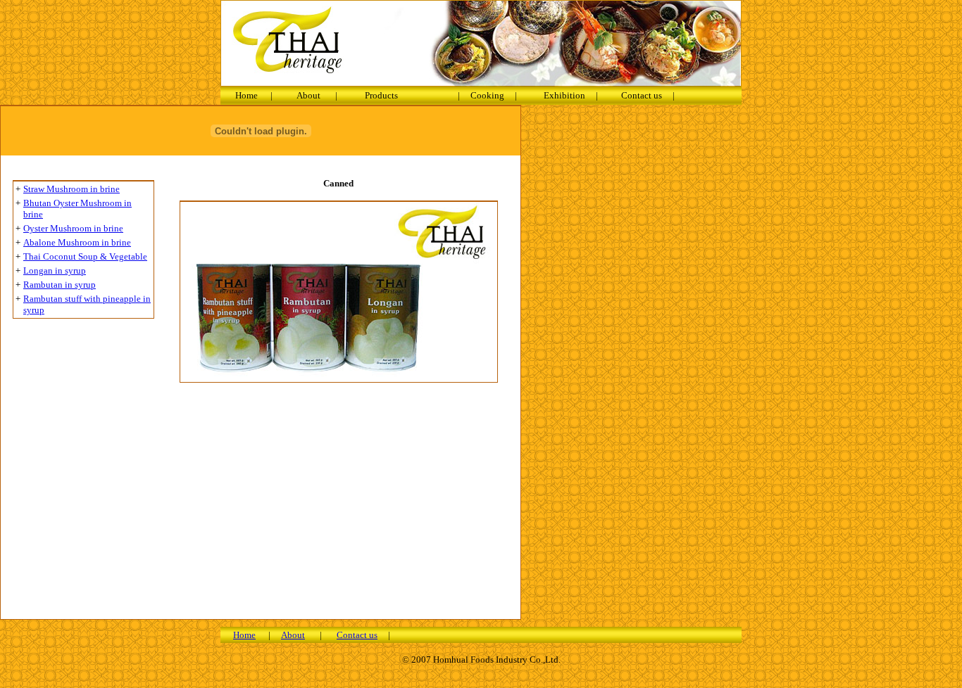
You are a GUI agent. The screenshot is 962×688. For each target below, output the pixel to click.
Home (246, 95)
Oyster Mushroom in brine (73, 228)
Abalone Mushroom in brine (77, 242)
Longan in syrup (54, 270)
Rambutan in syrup (59, 284)
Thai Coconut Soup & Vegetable (85, 256)
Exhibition (564, 95)
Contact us (641, 95)
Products (381, 95)
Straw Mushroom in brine (71, 189)
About (308, 95)
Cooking (487, 95)
